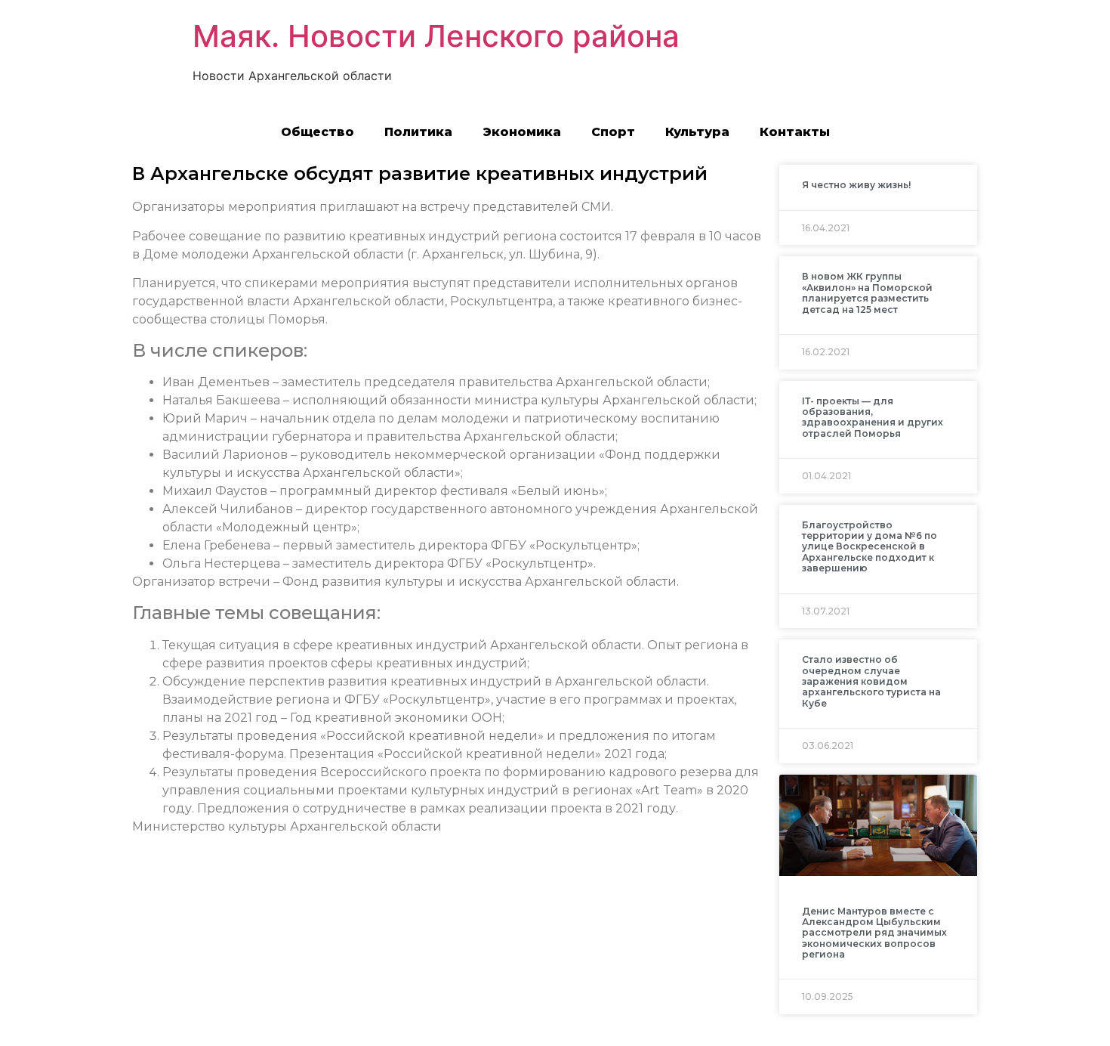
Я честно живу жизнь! (856, 184)
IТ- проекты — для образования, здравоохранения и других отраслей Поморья (872, 417)
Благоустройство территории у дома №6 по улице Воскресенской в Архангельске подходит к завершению (869, 546)
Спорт (613, 132)
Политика (418, 132)
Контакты (795, 132)
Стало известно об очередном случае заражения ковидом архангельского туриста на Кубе (871, 681)
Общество (317, 132)
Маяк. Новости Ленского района (436, 35)
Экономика (522, 132)
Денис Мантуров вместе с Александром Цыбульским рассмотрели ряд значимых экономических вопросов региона (874, 933)
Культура (697, 132)
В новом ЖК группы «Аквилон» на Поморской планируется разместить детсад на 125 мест (867, 292)
